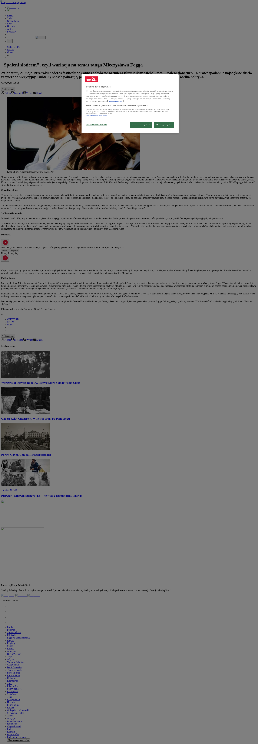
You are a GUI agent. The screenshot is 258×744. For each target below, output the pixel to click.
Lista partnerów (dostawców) (96, 115)
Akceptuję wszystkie (164, 125)
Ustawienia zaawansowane (96, 124)
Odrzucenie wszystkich (141, 125)
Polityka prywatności (115, 101)
